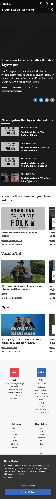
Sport (15, 434)
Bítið (4, 294)
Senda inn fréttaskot (41, 413)
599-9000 (16, 398)
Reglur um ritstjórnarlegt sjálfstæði (15, 385)
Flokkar (15, 10)
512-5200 (43, 384)
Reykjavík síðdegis (9, 347)
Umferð (41, 403)
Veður (41, 441)
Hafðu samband (41, 390)
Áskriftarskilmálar (41, 397)
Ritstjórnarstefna (41, 393)
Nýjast (5, 307)
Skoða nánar (9, 478)
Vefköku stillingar (28, 485)
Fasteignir (41, 431)
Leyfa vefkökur (28, 492)
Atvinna (41, 434)
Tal (41, 454)
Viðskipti (14, 431)
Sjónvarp (14, 444)
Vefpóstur (41, 406)
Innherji (41, 428)
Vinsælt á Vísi (11, 253)
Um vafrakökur (41, 409)
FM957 (41, 447)
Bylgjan (41, 444)
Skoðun (15, 441)
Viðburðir (41, 438)
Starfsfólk (41, 400)
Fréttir (14, 428)
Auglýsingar (41, 387)
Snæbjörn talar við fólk (12, 91)
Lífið (14, 438)
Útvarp (14, 447)
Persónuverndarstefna (15, 389)
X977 (41, 450)
